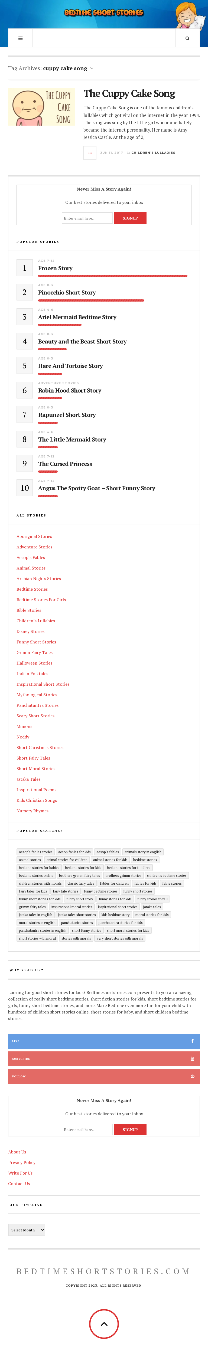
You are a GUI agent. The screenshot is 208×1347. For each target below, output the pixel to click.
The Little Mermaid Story (72, 439)
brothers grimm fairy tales (79, 875)
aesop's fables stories (36, 851)
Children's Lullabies (153, 153)
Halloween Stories (34, 663)
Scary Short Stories (35, 716)
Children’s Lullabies (36, 621)
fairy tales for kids (33, 891)
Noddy (23, 737)
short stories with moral (37, 938)
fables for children (114, 883)
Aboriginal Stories (34, 536)
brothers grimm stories (123, 875)
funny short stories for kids (40, 899)
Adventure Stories (58, 383)
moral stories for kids (152, 914)
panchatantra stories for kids (121, 922)
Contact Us (19, 1183)
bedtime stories (145, 859)
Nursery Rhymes (32, 811)
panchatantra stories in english (42, 930)
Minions (24, 726)
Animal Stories (31, 568)
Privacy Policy (21, 1162)
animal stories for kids (110, 859)
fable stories (172, 883)
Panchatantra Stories (37, 705)
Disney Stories (30, 631)
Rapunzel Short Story (67, 414)
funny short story (79, 899)
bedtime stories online (36, 875)
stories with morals (76, 938)
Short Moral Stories (36, 768)
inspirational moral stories (71, 906)
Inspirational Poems (36, 790)
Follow (19, 1076)
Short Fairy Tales (33, 758)
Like (16, 1041)
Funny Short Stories (36, 642)
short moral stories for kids (128, 930)
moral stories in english (37, 922)
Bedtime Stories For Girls (41, 600)
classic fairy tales (80, 883)
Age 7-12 (46, 261)
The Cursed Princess (65, 463)
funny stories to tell (152, 899)
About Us (17, 1152)
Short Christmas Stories (40, 747)
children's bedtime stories (167, 875)
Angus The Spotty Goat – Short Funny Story (96, 488)
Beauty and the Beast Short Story (82, 341)
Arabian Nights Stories (39, 578)
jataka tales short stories (77, 914)
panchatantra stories (77, 922)
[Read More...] (90, 152)
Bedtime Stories (32, 589)
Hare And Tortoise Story (70, 365)
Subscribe (21, 1059)
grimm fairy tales (32, 906)
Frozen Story (55, 268)
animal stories (30, 859)
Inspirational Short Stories (43, 684)
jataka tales (152, 906)
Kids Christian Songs (37, 800)
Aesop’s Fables (31, 557)
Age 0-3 (45, 285)
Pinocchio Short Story (67, 292)
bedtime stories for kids (83, 867)
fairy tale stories (65, 891)
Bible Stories (29, 610)
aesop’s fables (107, 851)
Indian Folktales (32, 673)
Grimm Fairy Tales (35, 652)
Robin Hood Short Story (69, 390)
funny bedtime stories (101, 891)
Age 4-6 (45, 310)
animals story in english (143, 851)
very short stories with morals (120, 938)
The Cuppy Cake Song (129, 93)
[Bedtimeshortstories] (104, 13)
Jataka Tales (28, 779)
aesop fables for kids (74, 851)
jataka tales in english (35, 914)
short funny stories (86, 930)
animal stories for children (67, 859)
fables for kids (145, 883)
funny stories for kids (115, 899)
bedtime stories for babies (39, 867)
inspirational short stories (118, 906)
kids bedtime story (116, 914)
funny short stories (137, 891)
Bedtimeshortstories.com (104, 1271)
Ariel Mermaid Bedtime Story (77, 317)
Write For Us (20, 1173)
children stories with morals (40, 883)
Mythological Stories (37, 695)
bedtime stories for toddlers (128, 867)
